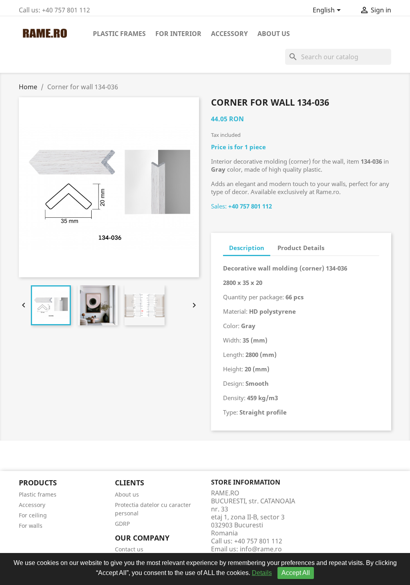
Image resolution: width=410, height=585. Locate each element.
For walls (30, 525)
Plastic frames (119, 33)
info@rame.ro (261, 549)
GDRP (122, 523)
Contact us (129, 549)
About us (273, 33)
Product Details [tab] (300, 248)
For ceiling (33, 515)
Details (262, 572)
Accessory (229, 33)
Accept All (295, 572)
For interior (178, 33)
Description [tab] (246, 248)
